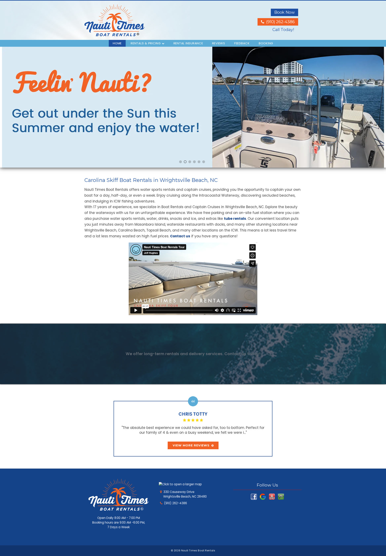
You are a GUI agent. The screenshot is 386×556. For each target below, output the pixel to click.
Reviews (218, 43)
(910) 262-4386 (175, 503)
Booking (266, 43)
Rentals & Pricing (146, 43)
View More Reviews (191, 445)
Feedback (242, 43)
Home (117, 43)
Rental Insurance (188, 43)
